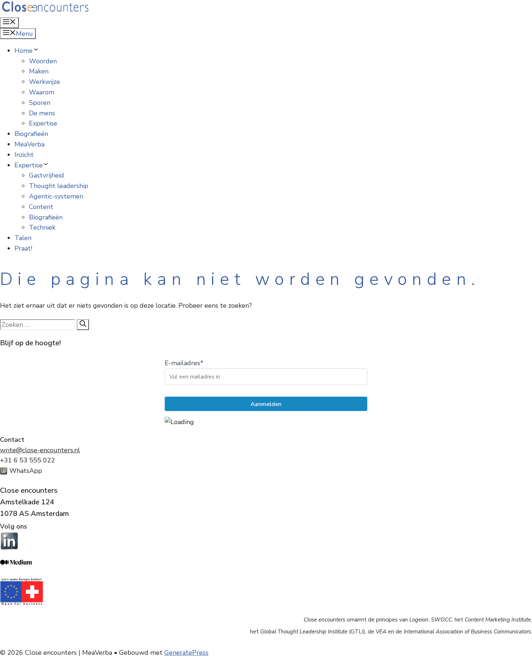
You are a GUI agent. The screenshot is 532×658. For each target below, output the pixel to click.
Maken (38, 71)
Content (41, 206)
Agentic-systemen (56, 196)
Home (23, 50)
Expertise (43, 123)
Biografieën (31, 133)
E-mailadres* (184, 363)
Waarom (41, 92)
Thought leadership (58, 185)
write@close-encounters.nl (40, 450)
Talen (22, 238)
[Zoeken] (83, 324)
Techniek (42, 227)
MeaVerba (29, 144)
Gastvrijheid (46, 175)
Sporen (39, 102)
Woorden (43, 61)
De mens (42, 113)
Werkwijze (44, 81)
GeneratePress (186, 652)
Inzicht (24, 154)
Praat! (23, 248)
